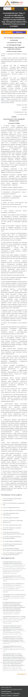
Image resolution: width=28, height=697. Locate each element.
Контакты (3, 695)
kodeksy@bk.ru (16, 693)
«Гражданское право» (6, 691)
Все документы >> (22, 674)
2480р (2, 99)
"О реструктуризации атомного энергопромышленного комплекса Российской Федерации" (14, 597)
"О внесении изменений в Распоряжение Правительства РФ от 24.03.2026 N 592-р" (14, 649)
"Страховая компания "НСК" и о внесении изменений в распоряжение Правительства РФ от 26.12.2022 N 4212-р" (14, 630)
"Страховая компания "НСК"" (14, 640)
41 (7, 135)
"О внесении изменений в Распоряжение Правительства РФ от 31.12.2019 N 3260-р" (14, 578)
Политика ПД (16, 695)
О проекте (9, 695)
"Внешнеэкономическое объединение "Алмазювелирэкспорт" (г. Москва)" (14, 608)
